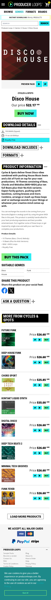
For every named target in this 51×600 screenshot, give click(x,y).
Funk (29, 270)
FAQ (5, 561)
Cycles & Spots (25, 93)
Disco (3, 270)
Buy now (25, 113)
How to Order (31, 558)
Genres (19, 11)
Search (44, 23)
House (4, 274)
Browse (8, 11)
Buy (46, 339)
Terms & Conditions (10, 563)
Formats (31, 11)
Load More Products (25, 516)
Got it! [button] (25, 593)
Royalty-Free (10, 140)
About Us (29, 556)
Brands (42, 11)
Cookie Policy (8, 566)
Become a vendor (10, 556)
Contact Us (7, 558)
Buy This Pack (16, 257)
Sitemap (29, 566)
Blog (27, 553)
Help (27, 561)
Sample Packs (8, 553)
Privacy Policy (31, 563)
